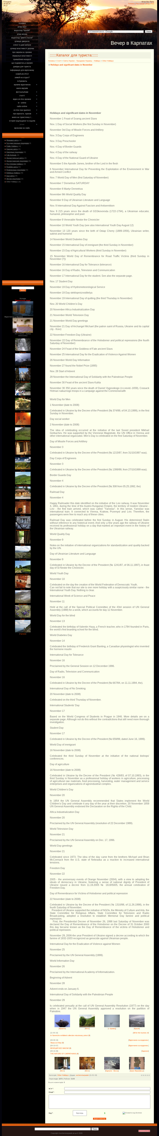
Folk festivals (11, 155)
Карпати (145, 1051)
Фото (23, 412)
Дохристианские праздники (17, 161)
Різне (23, 397)
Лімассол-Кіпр (55, 1043)
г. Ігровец (22, 367)
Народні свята (12, 149)
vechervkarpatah (82, 1075)
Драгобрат (23, 604)
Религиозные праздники (15, 170)
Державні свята (12, 140)
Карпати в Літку (23, 486)
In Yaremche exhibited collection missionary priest (69, 1035)
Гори (23, 619)
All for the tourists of (140, 1033)
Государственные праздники (17, 143)
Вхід (147, 4)
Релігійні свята (12, 167)
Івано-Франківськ (23, 382)
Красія (136, 1028)
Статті (59, 61)
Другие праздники (13, 179)
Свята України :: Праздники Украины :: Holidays (81, 61)
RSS (152, 4)
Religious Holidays (13, 173)
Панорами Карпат (23, 441)
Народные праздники (14, 152)
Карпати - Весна (112, 1071)
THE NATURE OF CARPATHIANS (63, 1054)
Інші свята (10, 176)
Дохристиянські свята (15, 158)
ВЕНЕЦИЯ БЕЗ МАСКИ (59, 1048)
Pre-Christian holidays (14, 164)
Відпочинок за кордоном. (138, 1040)
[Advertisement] (23, 17)
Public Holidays (12, 146)
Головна (131, 4)
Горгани (23, 352)
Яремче (23, 500)
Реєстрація (140, 4)
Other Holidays (12, 182)
